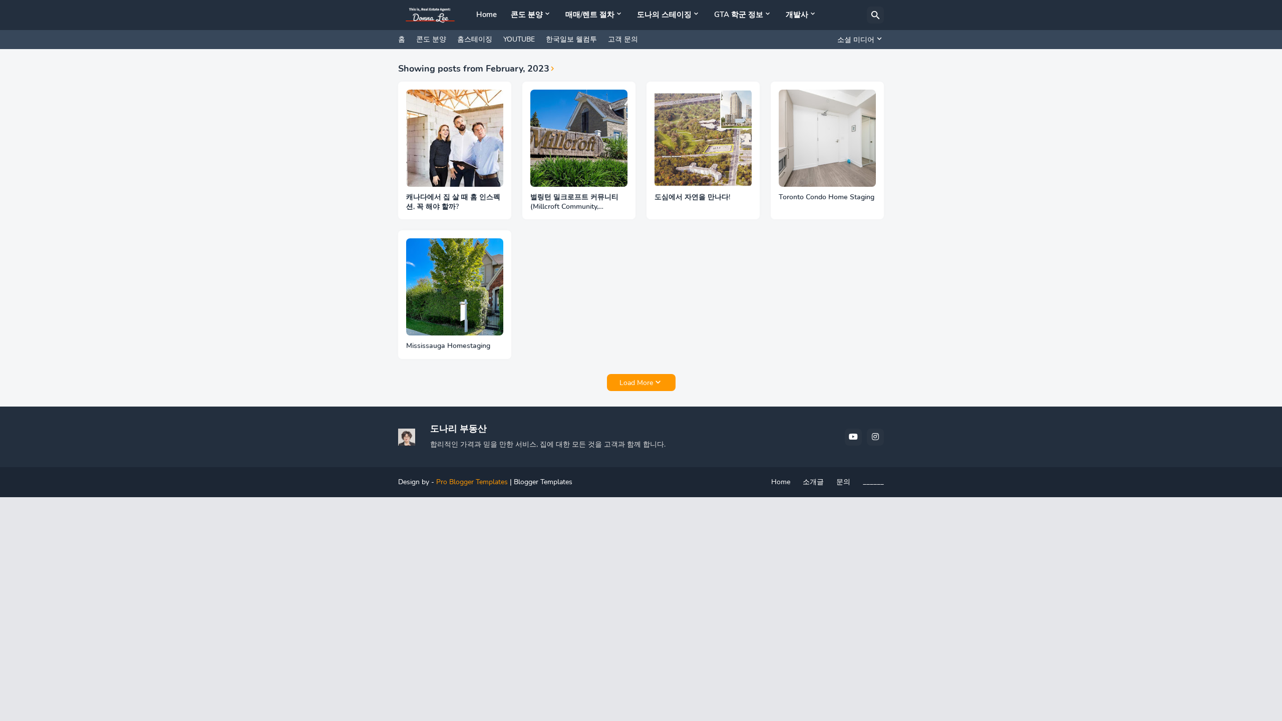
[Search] (875, 15)
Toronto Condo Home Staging (826, 197)
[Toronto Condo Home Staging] (827, 138)
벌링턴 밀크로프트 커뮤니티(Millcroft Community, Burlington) (574, 202)
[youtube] (853, 437)
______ (873, 482)
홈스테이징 (474, 39)
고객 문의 (623, 39)
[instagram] (875, 437)
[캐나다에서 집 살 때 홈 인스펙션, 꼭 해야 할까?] (454, 138)
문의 (843, 482)
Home (486, 15)
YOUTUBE (519, 39)
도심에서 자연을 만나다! (692, 197)
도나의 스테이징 (664, 15)
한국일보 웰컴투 (571, 39)
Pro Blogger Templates (472, 482)
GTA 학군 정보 (738, 15)
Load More (636, 383)
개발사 (797, 15)
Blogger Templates (543, 482)
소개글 (813, 482)
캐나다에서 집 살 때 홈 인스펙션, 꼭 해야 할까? (453, 202)
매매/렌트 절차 (589, 15)
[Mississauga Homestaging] (454, 286)
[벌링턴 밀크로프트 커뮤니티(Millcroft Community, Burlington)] (578, 138)
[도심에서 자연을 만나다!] (703, 138)
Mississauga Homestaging (448, 345)
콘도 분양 (527, 15)
